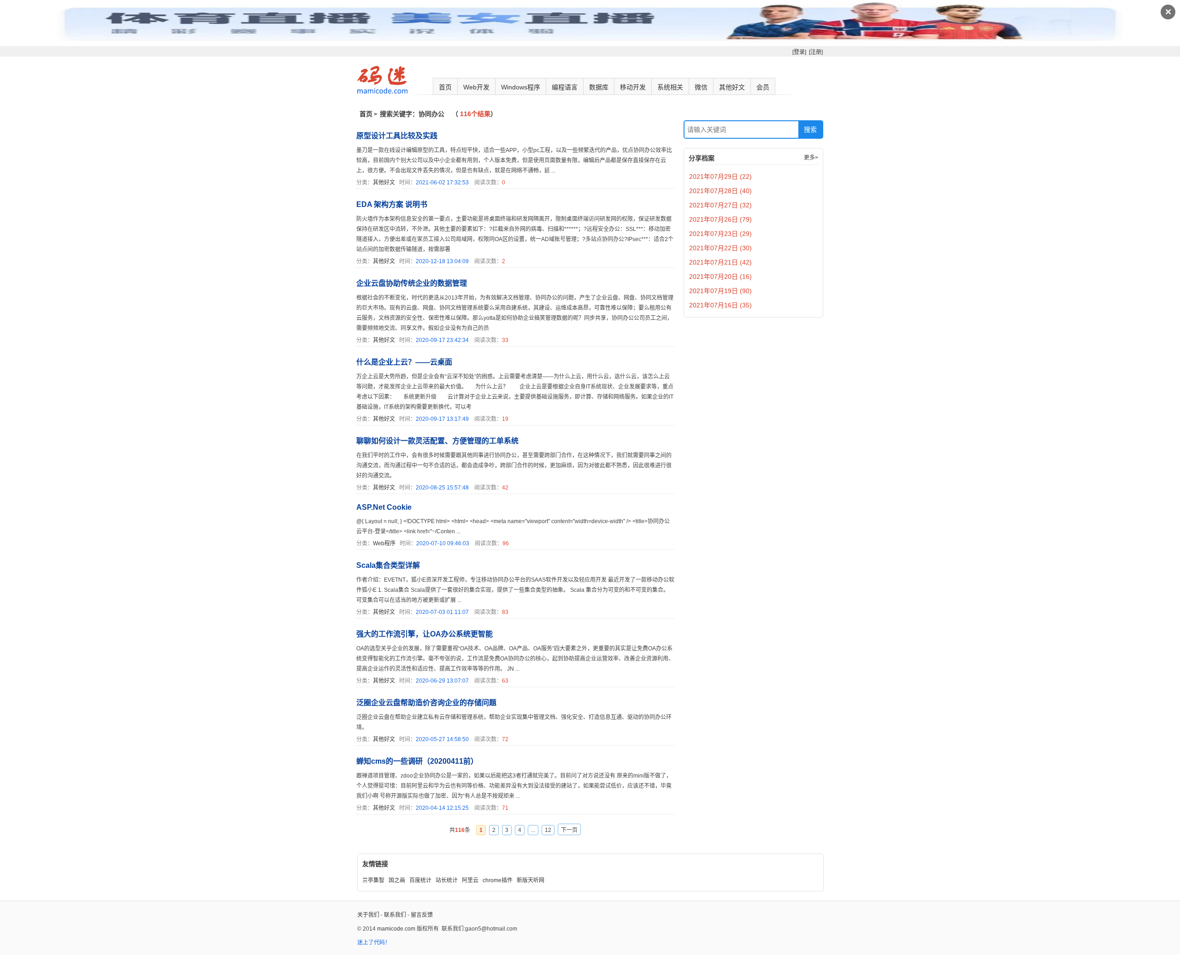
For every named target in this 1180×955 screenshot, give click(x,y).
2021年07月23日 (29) (720, 233)
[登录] (799, 52)
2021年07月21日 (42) (720, 262)
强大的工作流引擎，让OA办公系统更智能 (424, 634)
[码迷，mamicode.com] (382, 91)
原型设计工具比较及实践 (396, 136)
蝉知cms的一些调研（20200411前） (417, 761)
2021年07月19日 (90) (720, 291)
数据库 (598, 87)
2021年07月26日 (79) (720, 219)
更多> (811, 157)
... (533, 830)
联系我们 (395, 915)
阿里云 (470, 880)
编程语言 (565, 87)
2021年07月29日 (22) (720, 176)
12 (548, 830)
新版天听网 (530, 880)
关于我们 (368, 915)
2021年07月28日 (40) (720, 191)
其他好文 (732, 87)
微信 (701, 87)
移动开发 (633, 87)
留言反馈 (422, 915)
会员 (762, 87)
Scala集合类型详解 (388, 565)
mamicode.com (396, 929)
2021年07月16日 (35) (720, 305)
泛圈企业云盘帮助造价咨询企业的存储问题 (426, 703)
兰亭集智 (373, 880)
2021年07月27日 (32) (720, 205)
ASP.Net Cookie (384, 507)
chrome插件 (498, 880)
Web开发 (476, 87)
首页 (445, 87)
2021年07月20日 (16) (720, 276)
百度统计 (420, 880)
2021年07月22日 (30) (720, 248)
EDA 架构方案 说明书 (391, 204)
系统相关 (670, 87)
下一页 (569, 830)
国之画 (397, 880)
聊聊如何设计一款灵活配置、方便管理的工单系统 (437, 441)
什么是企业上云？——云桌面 (404, 362)
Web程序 (384, 543)
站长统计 (447, 880)
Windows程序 (520, 87)
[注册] (816, 52)
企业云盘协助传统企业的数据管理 (411, 283)
